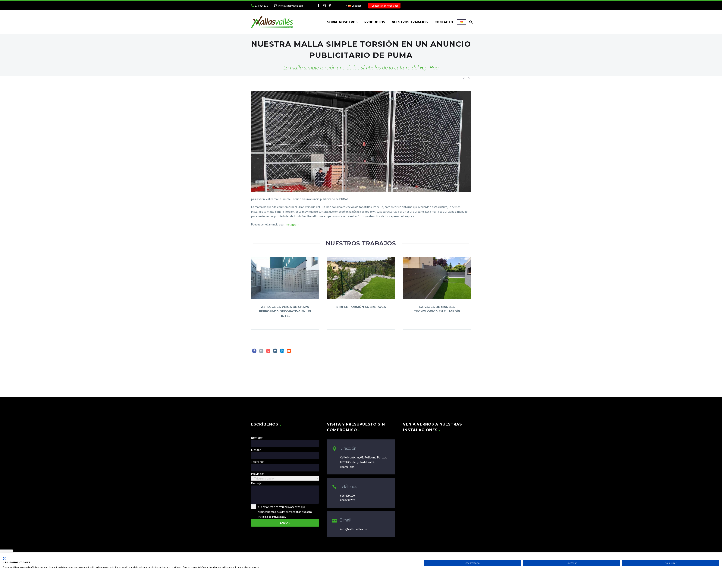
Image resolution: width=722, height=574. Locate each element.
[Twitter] (261, 351)
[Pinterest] (330, 5)
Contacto (444, 22)
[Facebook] (318, 5)
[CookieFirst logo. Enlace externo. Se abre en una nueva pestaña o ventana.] (4, 558)
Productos (374, 22)
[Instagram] (324, 5)
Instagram (292, 224)
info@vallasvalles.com (290, 5)
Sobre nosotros (342, 22)
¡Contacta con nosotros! (384, 5)
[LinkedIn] (282, 351)
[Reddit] (289, 351)
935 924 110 (261, 5)
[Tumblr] (275, 351)
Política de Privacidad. (272, 516)
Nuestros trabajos (410, 22)
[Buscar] (470, 22)
